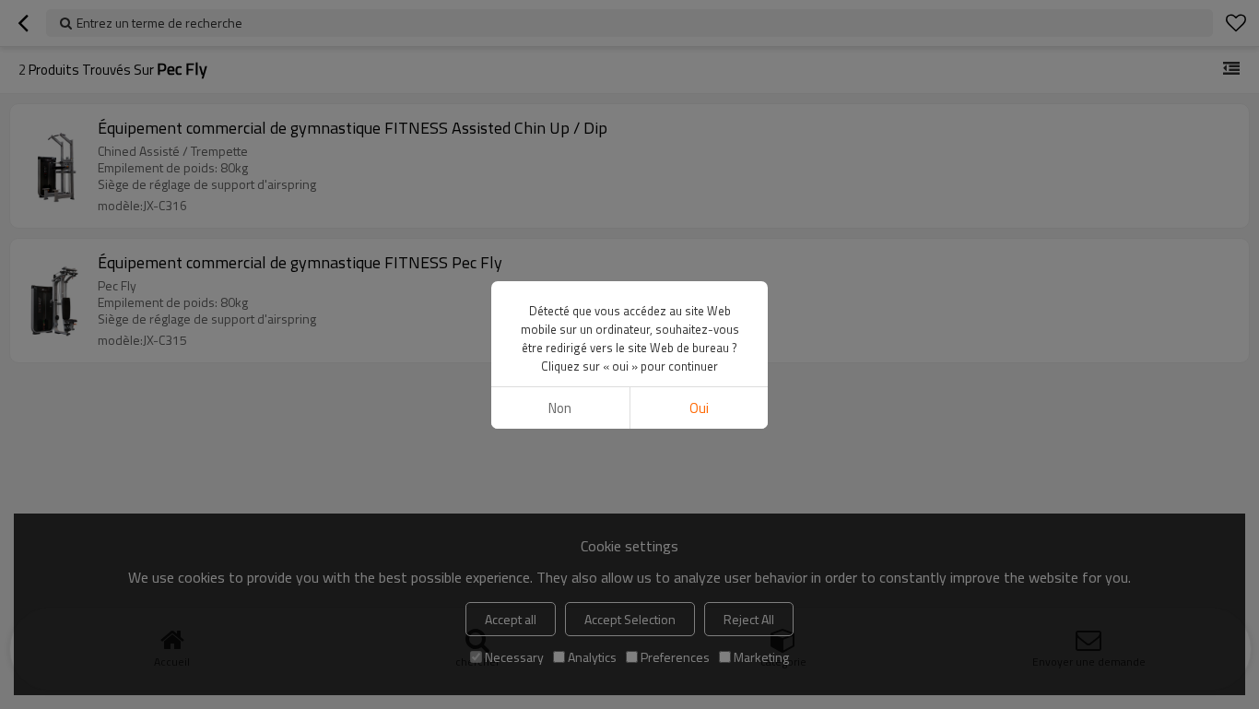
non (559, 408)
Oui (699, 408)
